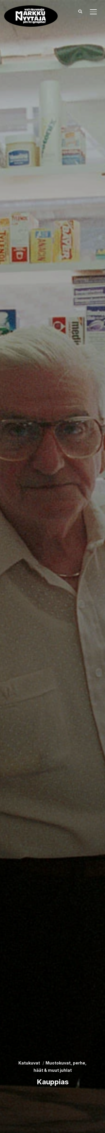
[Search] (80, 11)
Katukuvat (29, 1062)
